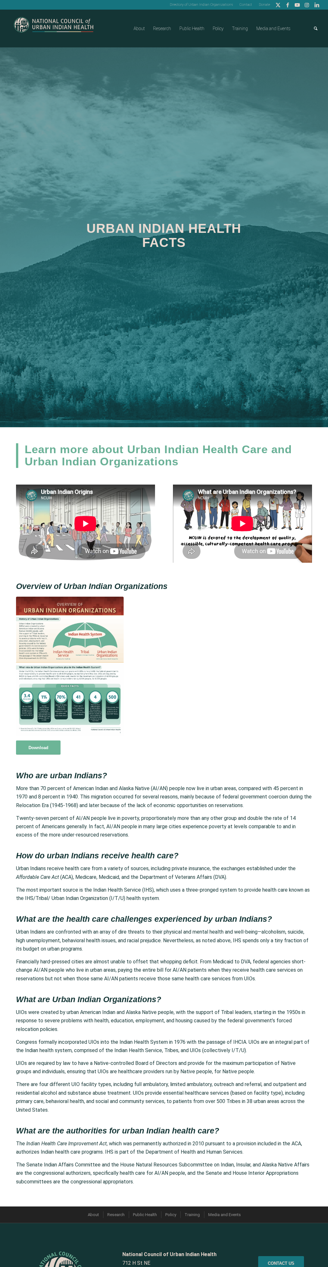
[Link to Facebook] (287, 5)
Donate (264, 5)
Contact (246, 5)
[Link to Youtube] (297, 5)
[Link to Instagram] (307, 5)
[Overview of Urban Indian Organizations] (70, 666)
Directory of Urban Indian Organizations (201, 5)
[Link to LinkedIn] (317, 5)
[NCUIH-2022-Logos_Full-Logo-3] (53, 28)
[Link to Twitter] (278, 5)
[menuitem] (201, 4)
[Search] (316, 28)
